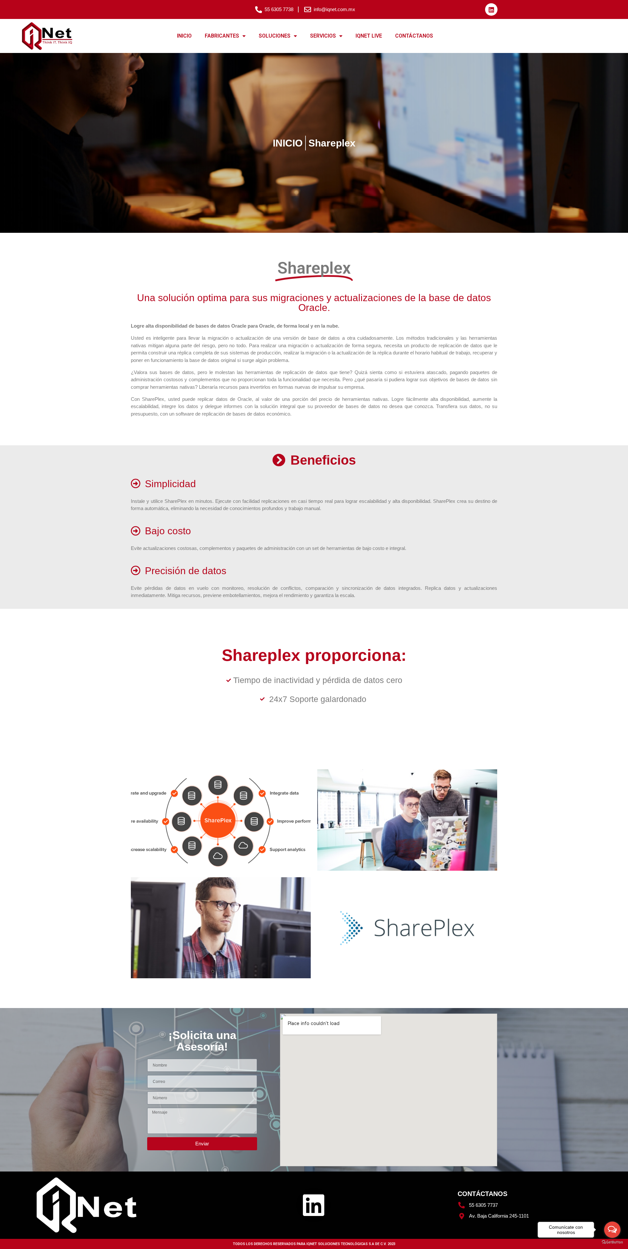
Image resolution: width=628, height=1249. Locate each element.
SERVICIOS (323, 36)
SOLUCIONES (274, 36)
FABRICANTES (222, 36)
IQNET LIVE (369, 36)
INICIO (184, 36)
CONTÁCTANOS (414, 36)
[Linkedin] (491, 9)
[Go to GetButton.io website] (612, 1242)
